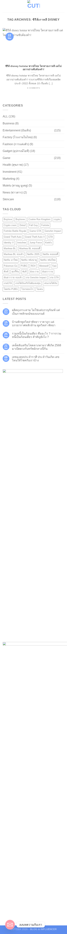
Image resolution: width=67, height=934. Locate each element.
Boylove (8, 219)
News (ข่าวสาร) (13, 192)
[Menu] (5, 6)
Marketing (9, 178)
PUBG (24, 266)
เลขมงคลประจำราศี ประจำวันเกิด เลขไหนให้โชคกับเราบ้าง (35, 358)
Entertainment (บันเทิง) (17, 130)
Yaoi (54, 266)
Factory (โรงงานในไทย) (18, 137)
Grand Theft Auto (12, 237)
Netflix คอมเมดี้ (50, 254)
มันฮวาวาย (47, 271)
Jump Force (35, 242)
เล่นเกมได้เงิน (50, 283)
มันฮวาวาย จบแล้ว (13, 277)
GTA (50, 237)
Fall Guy (33, 225)
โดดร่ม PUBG (11, 289)
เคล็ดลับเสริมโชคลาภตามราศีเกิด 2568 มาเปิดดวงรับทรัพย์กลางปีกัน (36, 347)
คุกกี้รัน (15, 271)
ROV (33, 266)
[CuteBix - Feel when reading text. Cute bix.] (33, 6)
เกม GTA (54, 277)
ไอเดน (40, 289)
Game (6, 157)
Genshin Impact (53, 231)
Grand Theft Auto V (35, 237)
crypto (57, 219)
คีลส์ (6, 271)
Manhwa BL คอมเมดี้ (29, 248)
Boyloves (20, 219)
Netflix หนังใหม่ (48, 260)
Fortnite (45, 225)
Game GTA (35, 231)
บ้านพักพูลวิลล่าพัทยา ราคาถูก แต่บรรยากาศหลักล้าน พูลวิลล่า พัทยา (33, 323)
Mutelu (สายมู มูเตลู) (15, 185)
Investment (9, 171)
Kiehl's (48, 242)
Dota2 (23, 225)
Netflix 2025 (33, 254)
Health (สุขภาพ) (13, 164)
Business (8, 123)
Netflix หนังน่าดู (29, 260)
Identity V (9, 242)
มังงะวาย (34, 271)
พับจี (24, 271)
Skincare (8, 199)
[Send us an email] (62, 6)
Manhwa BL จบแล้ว (14, 254)
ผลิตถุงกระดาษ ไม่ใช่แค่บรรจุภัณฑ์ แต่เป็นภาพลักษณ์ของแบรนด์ (36, 312)
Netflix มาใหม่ (11, 260)
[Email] (10, 925)
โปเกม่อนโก (27, 289)
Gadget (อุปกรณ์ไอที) (16, 150)
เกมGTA (8, 283)
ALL (5, 116)
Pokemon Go (10, 266)
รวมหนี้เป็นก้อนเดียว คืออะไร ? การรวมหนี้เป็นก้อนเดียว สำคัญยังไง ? (36, 335)
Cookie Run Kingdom (39, 219)
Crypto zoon (10, 225)
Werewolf (44, 266)
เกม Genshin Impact (36, 277)
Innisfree (21, 242)
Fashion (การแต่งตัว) (16, 144)
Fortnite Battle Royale (15, 231)
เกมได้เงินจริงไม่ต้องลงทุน (28, 283)
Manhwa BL (10, 248)
